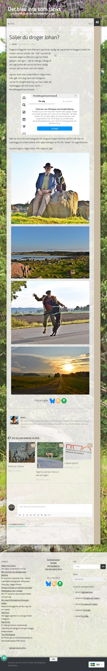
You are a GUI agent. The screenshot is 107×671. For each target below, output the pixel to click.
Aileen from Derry (8, 566)
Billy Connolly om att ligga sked (13, 572)
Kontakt (53, 563)
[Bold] (20, 515)
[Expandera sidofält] (97, 22)
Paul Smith (5, 622)
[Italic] (23, 515)
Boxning (4, 575)
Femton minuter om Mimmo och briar (16, 587)
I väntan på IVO (71, 463)
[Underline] (27, 515)
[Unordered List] (38, 515)
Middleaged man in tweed (11, 591)
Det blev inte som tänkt (34, 9)
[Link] (45, 515)
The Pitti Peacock (8, 634)
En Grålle (86, 610)
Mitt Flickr (5, 613)
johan (14, 44)
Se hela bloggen (53, 560)
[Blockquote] (42, 515)
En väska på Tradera (91, 598)
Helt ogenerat (87, 592)
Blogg (11, 23)
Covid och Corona (16, 466)
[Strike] (31, 515)
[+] (49, 515)
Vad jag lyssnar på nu (17, 648)
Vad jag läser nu (53, 566)
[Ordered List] (34, 515)
